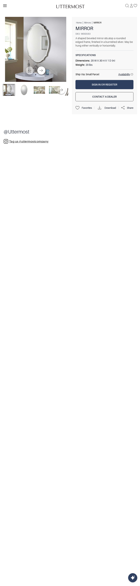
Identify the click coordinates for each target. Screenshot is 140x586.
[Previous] (30, 70)
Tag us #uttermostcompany (29, 141)
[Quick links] (132, 577)
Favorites (87, 107)
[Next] (41, 70)
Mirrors (87, 22)
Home (79, 22)
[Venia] (70, 5)
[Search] (127, 5)
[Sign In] (131, 5)
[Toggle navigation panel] (5, 5)
